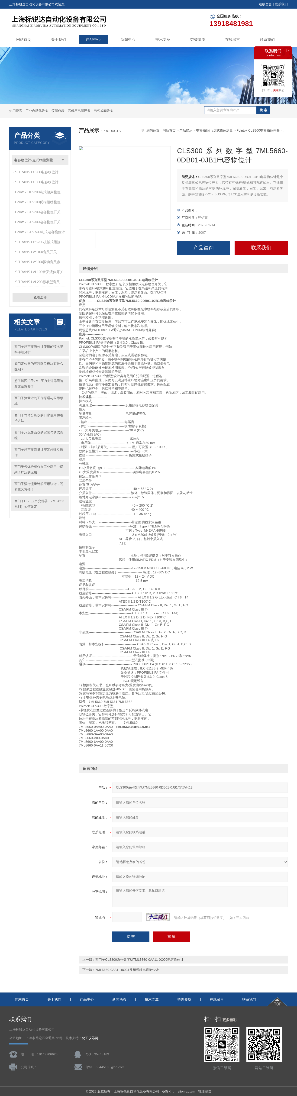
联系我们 (281, 4)
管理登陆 (204, 1091)
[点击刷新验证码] (158, 917)
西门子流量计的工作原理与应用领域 (38, 400)
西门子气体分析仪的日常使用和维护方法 (38, 418)
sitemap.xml (186, 1091)
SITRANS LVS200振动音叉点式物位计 (41, 262)
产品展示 (185, 130)
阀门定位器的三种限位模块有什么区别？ (38, 366)
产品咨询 (203, 248)
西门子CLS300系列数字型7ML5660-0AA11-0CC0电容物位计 (139, 959)
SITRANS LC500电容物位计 (36, 182)
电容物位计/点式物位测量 (33, 160)
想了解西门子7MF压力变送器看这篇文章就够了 (38, 383)
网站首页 (23, 40)
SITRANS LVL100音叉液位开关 (39, 272)
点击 (62, 160)
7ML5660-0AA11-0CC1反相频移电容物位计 (127, 970)
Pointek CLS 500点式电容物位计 (40, 232)
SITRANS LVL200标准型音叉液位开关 (41, 282)
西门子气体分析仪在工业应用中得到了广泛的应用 (38, 469)
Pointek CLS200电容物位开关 (38, 212)
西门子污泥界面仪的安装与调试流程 (38, 435)
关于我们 (58, 40)
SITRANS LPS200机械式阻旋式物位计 (41, 242)
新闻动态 (119, 999)
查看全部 (40, 297)
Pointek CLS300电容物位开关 (38, 222)
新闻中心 (128, 40)
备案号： (168, 1091)
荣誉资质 (197, 40)
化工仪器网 (90, 1038)
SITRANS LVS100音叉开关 (36, 252)
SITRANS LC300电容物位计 (36, 172)
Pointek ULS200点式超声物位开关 (41, 192)
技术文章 (162, 40)
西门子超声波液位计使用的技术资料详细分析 (38, 349)
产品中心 (93, 40)
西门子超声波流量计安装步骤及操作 (38, 452)
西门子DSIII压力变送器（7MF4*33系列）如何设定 (39, 503)
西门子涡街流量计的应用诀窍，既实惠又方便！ (38, 486)
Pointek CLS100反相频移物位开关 (41, 202)
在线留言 (265, 4)
